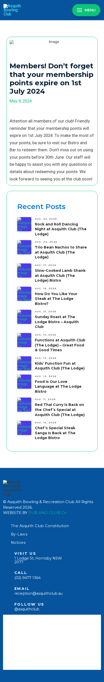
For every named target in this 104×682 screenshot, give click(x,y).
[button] (86, 10)
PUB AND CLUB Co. (48, 512)
